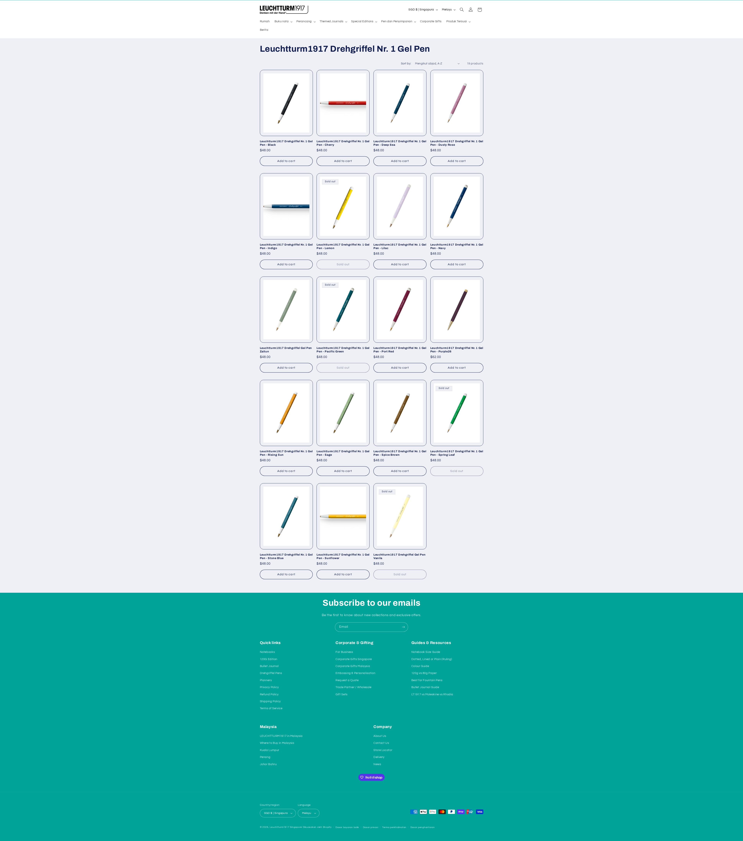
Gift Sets (342, 694)
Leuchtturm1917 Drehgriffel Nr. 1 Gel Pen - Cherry (343, 143)
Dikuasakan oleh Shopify (317, 827)
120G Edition (268, 659)
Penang (265, 757)
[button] (283, 21)
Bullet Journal (269, 666)
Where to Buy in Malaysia (277, 743)
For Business (344, 652)
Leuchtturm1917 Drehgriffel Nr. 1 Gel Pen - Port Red (399, 349)
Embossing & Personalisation (355, 673)
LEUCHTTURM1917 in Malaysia (281, 736)
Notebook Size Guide (425, 652)
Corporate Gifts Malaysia (353, 666)
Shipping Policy (270, 701)
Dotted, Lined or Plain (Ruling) (431, 659)
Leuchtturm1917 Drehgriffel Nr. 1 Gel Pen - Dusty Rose (456, 143)
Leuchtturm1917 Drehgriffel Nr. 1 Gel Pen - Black (286, 143)
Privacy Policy (269, 687)
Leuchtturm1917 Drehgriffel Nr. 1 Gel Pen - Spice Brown (399, 453)
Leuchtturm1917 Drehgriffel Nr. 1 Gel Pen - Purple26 (456, 349)
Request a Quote (347, 680)
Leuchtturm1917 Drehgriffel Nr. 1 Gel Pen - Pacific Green (343, 349)
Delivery (378, 757)
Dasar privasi (370, 827)
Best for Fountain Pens (427, 680)
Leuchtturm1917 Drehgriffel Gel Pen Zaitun (286, 349)
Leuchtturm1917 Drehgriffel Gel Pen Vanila (399, 556)
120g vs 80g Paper (424, 673)
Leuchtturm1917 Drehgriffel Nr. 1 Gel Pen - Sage (343, 453)
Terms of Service (271, 708)
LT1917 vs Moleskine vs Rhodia (432, 694)
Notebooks (267, 652)
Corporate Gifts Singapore (354, 659)
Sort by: (406, 63)
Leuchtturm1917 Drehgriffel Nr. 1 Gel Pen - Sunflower (343, 556)
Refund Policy (269, 694)
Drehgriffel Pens (271, 673)
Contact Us (381, 743)
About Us (379, 736)
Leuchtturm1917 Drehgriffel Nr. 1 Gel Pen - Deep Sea (399, 143)
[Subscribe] (403, 627)
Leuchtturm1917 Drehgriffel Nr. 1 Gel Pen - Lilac (399, 246)
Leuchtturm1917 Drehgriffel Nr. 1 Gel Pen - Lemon (343, 246)
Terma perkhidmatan (394, 827)
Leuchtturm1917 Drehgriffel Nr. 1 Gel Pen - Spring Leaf (456, 453)
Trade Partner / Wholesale (354, 687)
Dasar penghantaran (422, 827)
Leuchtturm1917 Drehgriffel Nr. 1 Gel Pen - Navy (456, 246)
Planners (266, 680)
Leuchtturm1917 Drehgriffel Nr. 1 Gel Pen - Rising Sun (286, 453)
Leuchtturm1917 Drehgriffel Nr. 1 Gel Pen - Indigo (286, 246)
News (377, 764)
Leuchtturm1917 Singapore (286, 827)
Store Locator (382, 750)
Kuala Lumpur (269, 750)
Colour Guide (420, 666)
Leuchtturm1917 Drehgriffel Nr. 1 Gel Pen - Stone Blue (286, 556)
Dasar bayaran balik (347, 827)
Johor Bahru (268, 764)
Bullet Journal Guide (425, 687)
